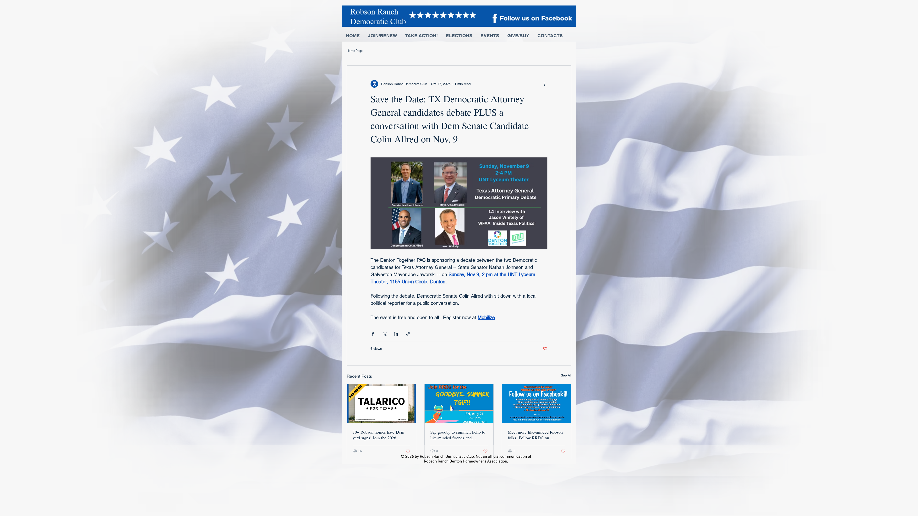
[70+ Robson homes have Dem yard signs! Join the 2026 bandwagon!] (381, 403)
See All (566, 375)
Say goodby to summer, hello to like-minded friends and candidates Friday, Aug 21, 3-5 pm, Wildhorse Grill (457, 435)
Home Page (355, 51)
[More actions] (544, 84)
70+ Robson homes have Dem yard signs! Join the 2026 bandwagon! (378, 435)
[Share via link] (408, 334)
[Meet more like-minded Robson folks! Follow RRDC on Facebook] (536, 403)
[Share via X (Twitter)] (384, 334)
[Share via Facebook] (373, 334)
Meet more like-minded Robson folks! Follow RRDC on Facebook (535, 435)
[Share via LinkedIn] (396, 334)
